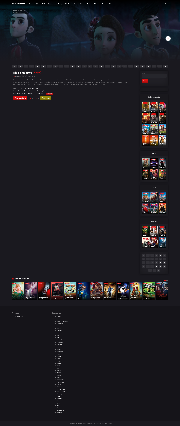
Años (95, 4)
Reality (59, 384)
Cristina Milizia (40, 93)
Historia (59, 366)
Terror (58, 401)
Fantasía (46, 91)
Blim (58, 337)
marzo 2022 (20, 316)
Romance (59, 387)
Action (58, 319)
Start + (59, 396)
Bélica (58, 335)
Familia (39, 91)
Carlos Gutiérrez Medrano (29, 88)
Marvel (59, 370)
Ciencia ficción (61, 340)
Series (104, 4)
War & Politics (60, 410)
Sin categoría (60, 394)
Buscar (143, 73)
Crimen (59, 347)
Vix (57, 408)
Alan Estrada (21, 93)
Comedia (59, 344)
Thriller (59, 403)
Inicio (31, 4)
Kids (58, 368)
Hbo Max (68, 4)
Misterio (59, 373)
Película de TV (60, 382)
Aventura (59, 333)
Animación (33, 91)
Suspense (59, 398)
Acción (59, 316)
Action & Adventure (62, 321)
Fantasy (59, 361)
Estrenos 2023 (40, 4)
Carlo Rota (30, 93)
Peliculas (112, 4)
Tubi (58, 405)
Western (59, 412)
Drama (58, 354)
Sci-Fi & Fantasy (61, 389)
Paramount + (60, 380)
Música (59, 375)
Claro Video (60, 342)
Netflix (89, 4)
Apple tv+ (59, 330)
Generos (50, 4)
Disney (60, 4)
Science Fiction (61, 391)
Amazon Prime (79, 4)
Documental (60, 352)
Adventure (60, 323)
